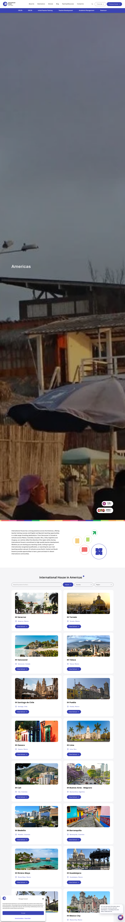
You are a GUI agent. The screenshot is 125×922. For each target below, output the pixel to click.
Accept (23, 913)
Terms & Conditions (19, 918)
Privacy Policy (27, 918)
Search (67, 584)
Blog (57, 4)
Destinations (41, 4)
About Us (31, 4)
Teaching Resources (68, 4)
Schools (50, 4)
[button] (43, 899)
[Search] (92, 4)
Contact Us (80, 4)
